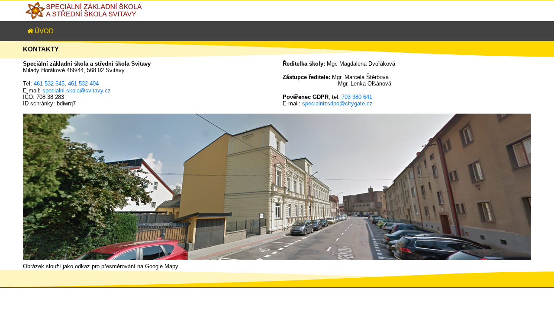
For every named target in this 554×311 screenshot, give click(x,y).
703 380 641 (356, 97)
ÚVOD (44, 31)
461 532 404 (83, 83)
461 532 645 (49, 83)
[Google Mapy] (277, 187)
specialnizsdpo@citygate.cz (337, 103)
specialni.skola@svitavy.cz (76, 90)
